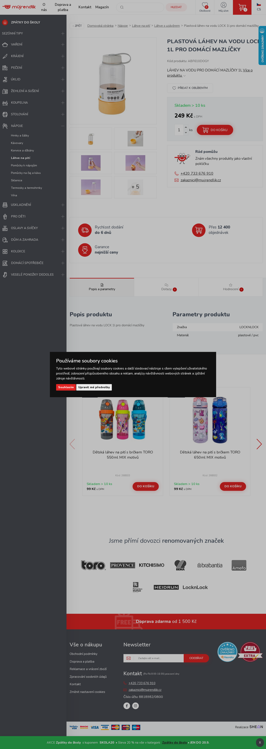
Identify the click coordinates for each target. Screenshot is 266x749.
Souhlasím (66, 387)
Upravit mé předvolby (94, 387)
